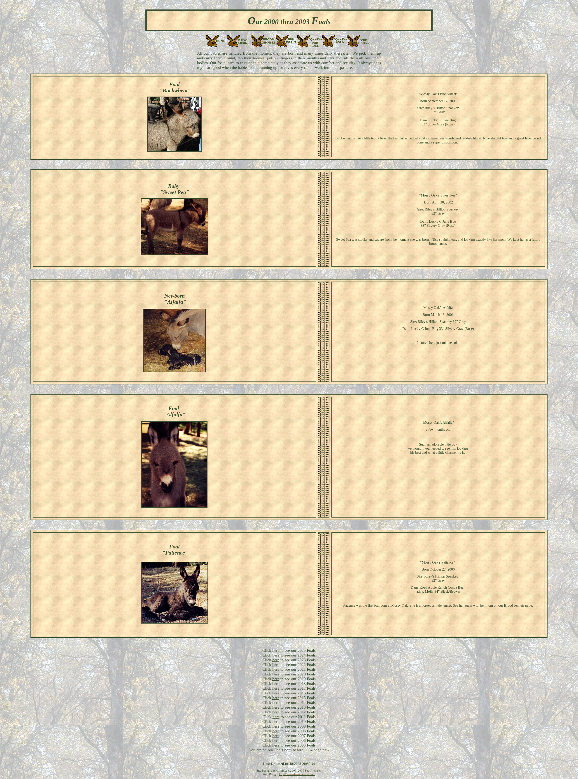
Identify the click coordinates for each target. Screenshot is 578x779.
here (275, 650)
